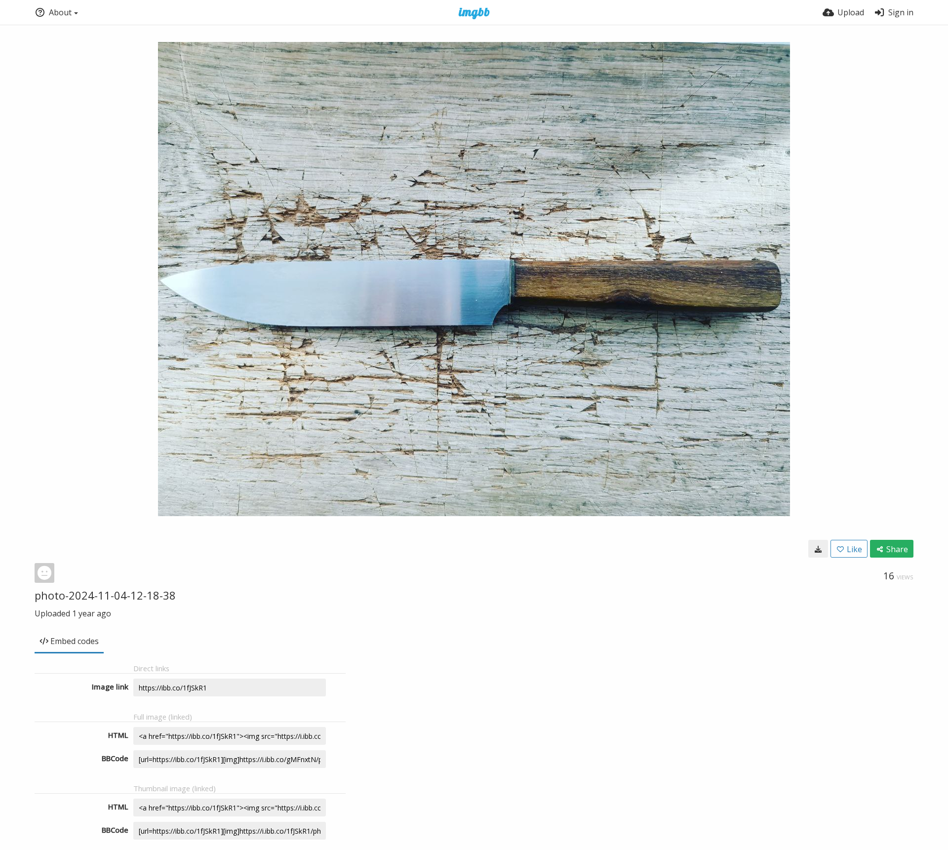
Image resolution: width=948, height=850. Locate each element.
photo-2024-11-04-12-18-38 (105, 595)
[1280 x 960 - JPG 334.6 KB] (818, 549)
